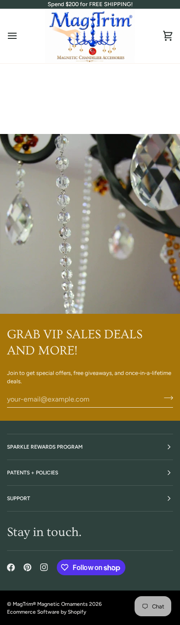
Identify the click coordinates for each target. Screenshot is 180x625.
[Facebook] (11, 567)
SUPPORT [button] (18, 498)
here (132, 112)
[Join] (166, 398)
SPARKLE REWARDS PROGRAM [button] (45, 447)
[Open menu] (20, 36)
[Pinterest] (27, 567)
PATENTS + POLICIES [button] (32, 473)
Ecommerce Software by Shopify (46, 612)
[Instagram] (44, 567)
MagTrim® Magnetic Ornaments (50, 604)
